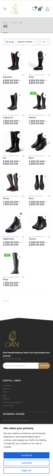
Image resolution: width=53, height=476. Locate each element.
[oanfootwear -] (14, 8)
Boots (31, 75)
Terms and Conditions (12, 402)
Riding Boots (44, 75)
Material (6, 399)
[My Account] (47, 9)
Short (45, 156)
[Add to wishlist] (23, 75)
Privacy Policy (8, 406)
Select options (19, 54)
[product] (13, 60)
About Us (6, 389)
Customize (26, 463)
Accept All (26, 455)
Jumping (36, 75)
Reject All (26, 470)
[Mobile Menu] (5, 8)
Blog (5, 396)
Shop (5, 392)
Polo (16, 115)
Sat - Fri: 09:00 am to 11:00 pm (15, 420)
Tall (4, 75)
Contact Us (7, 386)
